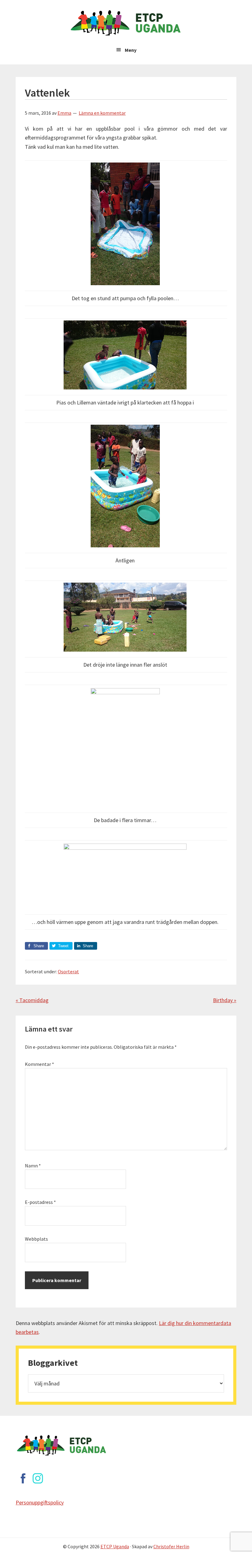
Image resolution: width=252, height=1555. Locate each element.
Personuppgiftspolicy (40, 1502)
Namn (33, 1165)
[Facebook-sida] (23, 1478)
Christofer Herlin (171, 1546)
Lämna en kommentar (102, 113)
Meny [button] (130, 50)
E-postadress (40, 1202)
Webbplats (36, 1239)
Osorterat (68, 971)
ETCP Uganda (114, 1546)
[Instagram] (37, 1478)
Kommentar (39, 1064)
